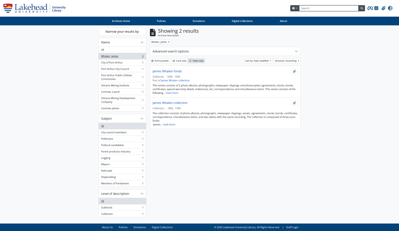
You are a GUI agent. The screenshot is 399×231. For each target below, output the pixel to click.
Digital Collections (242, 21)
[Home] (35, 8)
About (283, 21)
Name (105, 42)
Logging (122, 158)
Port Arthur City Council (122, 69)
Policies (161, 21)
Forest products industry (122, 152)
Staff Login (292, 227)
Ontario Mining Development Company (122, 100)
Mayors (122, 165)
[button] (369, 8)
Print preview (161, 60)
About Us (107, 227)
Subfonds (122, 208)
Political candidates (122, 145)
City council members (122, 133)
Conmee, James (122, 109)
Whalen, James (122, 56)
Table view (198, 60)
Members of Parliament (122, 184)
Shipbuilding (122, 177)
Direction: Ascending (286, 60)
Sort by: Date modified (257, 60)
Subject (106, 118)
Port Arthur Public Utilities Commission (122, 77)
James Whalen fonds (167, 71)
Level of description (115, 193)
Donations (199, 21)
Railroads (122, 171)
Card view (180, 60)
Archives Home (121, 21)
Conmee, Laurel (122, 92)
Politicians (122, 139)
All (102, 49)
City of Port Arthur (122, 63)
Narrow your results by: (122, 31)
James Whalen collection (175, 80)
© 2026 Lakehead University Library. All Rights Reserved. (247, 227)
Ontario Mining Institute (122, 86)
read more (172, 93)
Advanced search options (171, 51)
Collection (122, 214)
